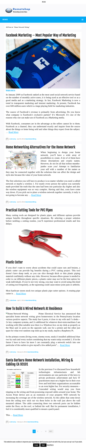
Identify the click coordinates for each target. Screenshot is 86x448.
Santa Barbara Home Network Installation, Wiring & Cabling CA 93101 (39, 362)
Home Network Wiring (30, 139)
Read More (13, 132)
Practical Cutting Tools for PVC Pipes (29, 210)
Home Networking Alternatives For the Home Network (40, 147)
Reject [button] (43, 445)
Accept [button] (36, 445)
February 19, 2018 (21, 352)
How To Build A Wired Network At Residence (34, 308)
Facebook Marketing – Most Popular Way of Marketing (41, 35)
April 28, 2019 (20, 139)
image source (10, 90)
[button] (43, 2)
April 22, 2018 (20, 202)
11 (46, 431)
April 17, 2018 (21, 300)
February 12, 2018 (21, 422)
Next (51, 431)
